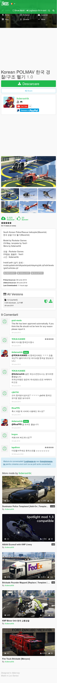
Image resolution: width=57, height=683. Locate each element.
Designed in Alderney (10, 672)
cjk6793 (15, 392)
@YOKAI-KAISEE (19, 355)
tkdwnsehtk (23, 98)
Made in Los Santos (9, 675)
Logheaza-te (30, 461)
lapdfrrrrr (16, 447)
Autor (26, 352)
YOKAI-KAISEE (18, 339)
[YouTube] (18, 102)
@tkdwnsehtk (18, 373)
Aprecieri (25, 219)
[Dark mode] (49, 10)
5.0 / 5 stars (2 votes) (8, 225)
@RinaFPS (17, 424)
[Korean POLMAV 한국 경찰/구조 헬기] (28, 171)
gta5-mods (17, 320)
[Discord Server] (21, 102)
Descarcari (10, 219)
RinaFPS (16, 408)
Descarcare (30, 83)
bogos (15, 434)
